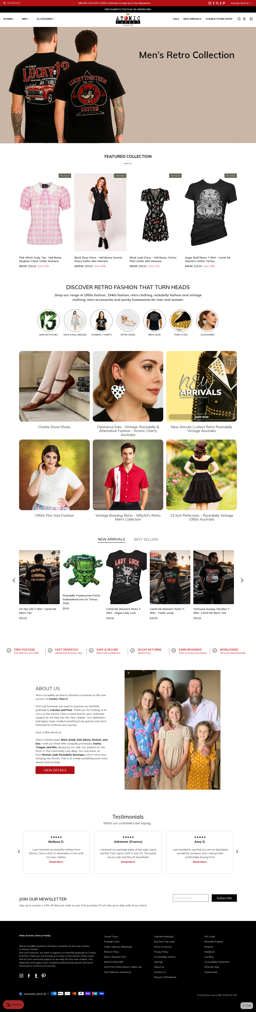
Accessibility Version (165, 956)
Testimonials (210, 972)
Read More (138, 862)
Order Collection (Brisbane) (118, 946)
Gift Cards (209, 936)
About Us (159, 966)
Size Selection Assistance (117, 972)
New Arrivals (192, 18)
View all (128, 163)
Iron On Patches (48, 334)
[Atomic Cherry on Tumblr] (220, 3)
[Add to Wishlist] (23, 247)
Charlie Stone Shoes (219, 18)
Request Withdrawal (165, 977)
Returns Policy (111, 951)
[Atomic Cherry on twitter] (217, 3)
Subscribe (224, 898)
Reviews (208, 946)
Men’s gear (154, 334)
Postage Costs (112, 941)
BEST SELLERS (146, 539)
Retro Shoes (128, 334)
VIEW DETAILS (55, 770)
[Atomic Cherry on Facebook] (213, 3)
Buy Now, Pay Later (164, 941)
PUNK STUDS (181, 334)
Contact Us (160, 972)
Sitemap (158, 961)
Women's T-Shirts (101, 334)
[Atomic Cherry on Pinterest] (224, 3)
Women (7, 18)
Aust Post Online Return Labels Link (123, 966)
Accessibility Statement (216, 961)
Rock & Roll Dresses (75, 334)
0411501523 (13, 3)
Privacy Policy (161, 951)
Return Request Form (115, 956)
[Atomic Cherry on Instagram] (209, 3)
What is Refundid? (114, 961)
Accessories (45, 18)
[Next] (236, 851)
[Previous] (19, 851)
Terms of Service (163, 946)
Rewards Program (213, 941)
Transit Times (111, 936)
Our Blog (208, 956)
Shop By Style (211, 966)
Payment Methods (163, 936)
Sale (176, 18)
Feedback (209, 951)
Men (24, 18)
